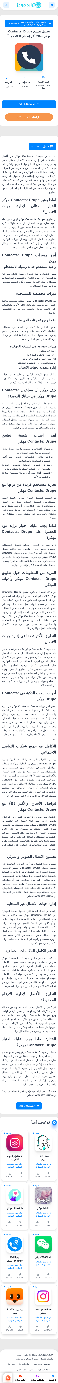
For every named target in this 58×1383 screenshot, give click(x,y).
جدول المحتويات (40, 146)
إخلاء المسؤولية (43, 1369)
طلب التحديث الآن (26, 117)
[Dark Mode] (7, 1377)
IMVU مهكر (43, 1208)
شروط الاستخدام (25, 1369)
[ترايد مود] (29, 5)
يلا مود (10, 1369)
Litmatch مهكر (15, 1208)
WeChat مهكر (43, 1257)
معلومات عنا (24, 1364)
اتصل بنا (11, 1364)
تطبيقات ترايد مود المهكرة (41, 23)
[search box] (6, 5)
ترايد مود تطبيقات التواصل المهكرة (26, 23)
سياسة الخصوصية (42, 1364)
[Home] (52, 5)
